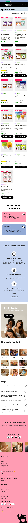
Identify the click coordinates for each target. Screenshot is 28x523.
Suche (2, 461)
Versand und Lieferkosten (8, 476)
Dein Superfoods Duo (20, 64)
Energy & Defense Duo (6, 156)
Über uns (3, 498)
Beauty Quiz (4, 493)
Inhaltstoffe (4, 496)
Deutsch (6, 511)
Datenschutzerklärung (4, 466)
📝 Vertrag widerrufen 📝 (8, 471)
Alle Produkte (5, 489)
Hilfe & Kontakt (5, 459)
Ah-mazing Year (5, 186)
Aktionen (3, 487)
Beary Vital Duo (5, 125)
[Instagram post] (12, 447)
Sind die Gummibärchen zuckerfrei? (10, 391)
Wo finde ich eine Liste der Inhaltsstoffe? (11, 400)
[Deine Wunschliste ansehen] (22, 4)
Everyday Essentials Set (21, 125)
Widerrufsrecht (5, 469)
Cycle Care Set (5, 34)
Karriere (3, 480)
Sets (11, 346)
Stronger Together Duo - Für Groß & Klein (21, 35)
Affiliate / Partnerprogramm (9, 478)
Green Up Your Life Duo (20, 156)
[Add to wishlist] (11, 18)
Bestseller (4, 346)
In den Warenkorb (7, 45)
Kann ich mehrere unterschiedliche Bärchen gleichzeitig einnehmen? (12, 396)
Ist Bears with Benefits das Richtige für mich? (10, 386)
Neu (16, 346)
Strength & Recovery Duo (20, 95)
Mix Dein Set (4, 491)
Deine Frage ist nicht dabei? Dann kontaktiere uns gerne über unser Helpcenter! (9, 411)
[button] (3, 39)
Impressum (4, 463)
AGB (2, 473)
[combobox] (6, 511)
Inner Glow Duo (5, 95)
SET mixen (9, 315)
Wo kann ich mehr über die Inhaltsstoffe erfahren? (11, 405)
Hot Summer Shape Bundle (6, 65)
